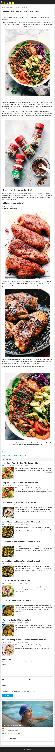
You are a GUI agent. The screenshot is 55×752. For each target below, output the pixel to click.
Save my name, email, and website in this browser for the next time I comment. (20, 691)
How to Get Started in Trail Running (12, 733)
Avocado (4, 455)
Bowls (15, 455)
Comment (5, 664)
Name (4, 679)
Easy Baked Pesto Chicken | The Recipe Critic (20, 463)
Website (4, 685)
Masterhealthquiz (29, 749)
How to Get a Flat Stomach (10, 738)
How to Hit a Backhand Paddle (11, 730)
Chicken (7, 7)
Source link (5, 451)
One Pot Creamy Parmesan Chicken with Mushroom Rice (24, 640)
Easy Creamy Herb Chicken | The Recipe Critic (20, 502)
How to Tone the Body (9, 736)
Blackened (10, 455)
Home (3, 7)
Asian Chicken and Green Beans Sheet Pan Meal (21, 522)
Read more (49, 472)
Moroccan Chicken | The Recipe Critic (17, 600)
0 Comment (26, 14)
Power (25, 455)
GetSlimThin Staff (11, 14)
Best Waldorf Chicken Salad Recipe (16, 581)
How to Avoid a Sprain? (9, 728)
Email (29, 679)
